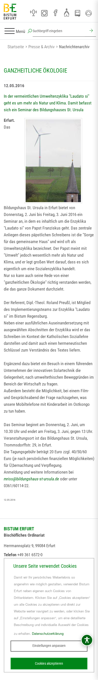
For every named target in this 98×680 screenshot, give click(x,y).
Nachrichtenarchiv (74, 46)
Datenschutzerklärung (48, 633)
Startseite (16, 46)
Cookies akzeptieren (49, 663)
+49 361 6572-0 (29, 554)
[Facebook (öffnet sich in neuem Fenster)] (55, 13)
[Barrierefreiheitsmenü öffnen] (87, 640)
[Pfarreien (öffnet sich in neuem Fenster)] (66, 12)
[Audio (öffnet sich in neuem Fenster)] (33, 13)
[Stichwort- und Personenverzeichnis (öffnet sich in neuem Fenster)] (77, 13)
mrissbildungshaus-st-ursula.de (31, 478)
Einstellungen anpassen (49, 646)
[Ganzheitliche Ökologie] (53, 160)
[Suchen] (90, 31)
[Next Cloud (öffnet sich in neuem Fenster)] (88, 13)
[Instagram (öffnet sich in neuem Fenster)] (44, 13)
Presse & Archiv (41, 46)
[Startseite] (10, 12)
